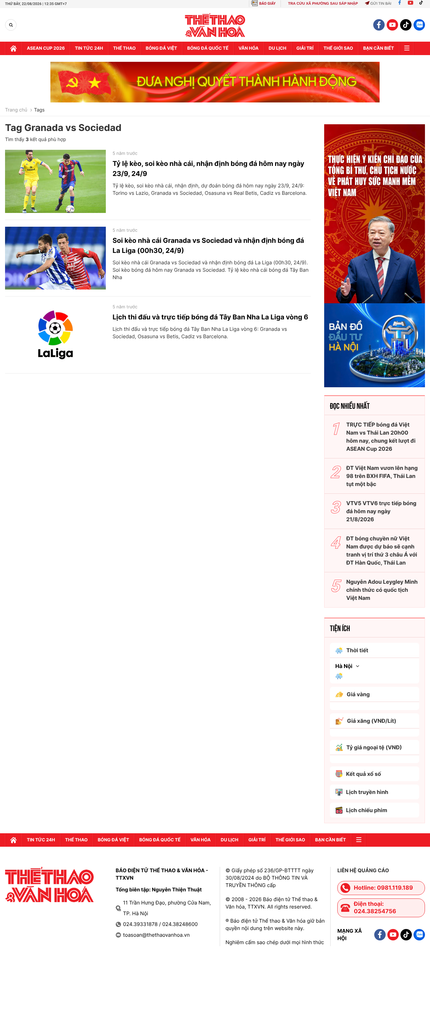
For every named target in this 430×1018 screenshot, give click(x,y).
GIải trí (304, 48)
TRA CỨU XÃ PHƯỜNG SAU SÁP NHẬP (323, 4)
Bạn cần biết (378, 48)
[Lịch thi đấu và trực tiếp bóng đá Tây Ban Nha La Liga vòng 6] (55, 334)
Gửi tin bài (380, 4)
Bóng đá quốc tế (207, 48)
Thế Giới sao (338, 48)
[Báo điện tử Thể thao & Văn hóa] (215, 25)
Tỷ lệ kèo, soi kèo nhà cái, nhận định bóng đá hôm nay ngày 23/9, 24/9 (208, 169)
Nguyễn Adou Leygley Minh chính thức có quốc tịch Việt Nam (382, 589)
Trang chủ (16, 110)
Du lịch (277, 48)
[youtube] (392, 25)
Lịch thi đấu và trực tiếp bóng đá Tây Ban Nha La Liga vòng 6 (210, 317)
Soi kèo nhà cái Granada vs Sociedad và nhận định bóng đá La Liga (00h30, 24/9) (208, 245)
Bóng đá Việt (161, 48)
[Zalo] (419, 25)
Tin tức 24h (89, 48)
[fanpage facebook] (379, 25)
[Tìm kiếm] (11, 25)
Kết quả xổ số (363, 773)
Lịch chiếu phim (366, 810)
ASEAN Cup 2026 (46, 48)
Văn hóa (249, 48)
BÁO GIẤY (267, 3)
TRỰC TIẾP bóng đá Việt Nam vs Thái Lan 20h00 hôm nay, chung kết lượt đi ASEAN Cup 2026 (381, 436)
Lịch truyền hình (367, 792)
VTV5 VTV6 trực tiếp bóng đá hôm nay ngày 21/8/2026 (381, 511)
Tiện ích (340, 628)
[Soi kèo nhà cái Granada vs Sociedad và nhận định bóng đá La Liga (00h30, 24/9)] (55, 258)
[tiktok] (406, 25)
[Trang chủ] (13, 48)
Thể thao (124, 48)
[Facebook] (399, 4)
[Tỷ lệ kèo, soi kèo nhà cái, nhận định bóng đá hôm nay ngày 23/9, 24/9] (55, 181)
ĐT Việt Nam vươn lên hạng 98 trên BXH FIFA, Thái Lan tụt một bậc (382, 475)
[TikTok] (422, 4)
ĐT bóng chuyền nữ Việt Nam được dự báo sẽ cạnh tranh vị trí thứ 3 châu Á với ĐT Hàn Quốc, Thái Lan (381, 550)
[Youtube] (410, 4)
